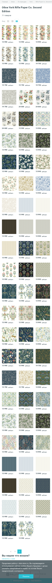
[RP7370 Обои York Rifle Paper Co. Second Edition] (43, 75)
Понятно (26, 576)
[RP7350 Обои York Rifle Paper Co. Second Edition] (43, 248)
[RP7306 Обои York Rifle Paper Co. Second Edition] (43, 313)
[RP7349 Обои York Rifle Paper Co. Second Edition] (9, 270)
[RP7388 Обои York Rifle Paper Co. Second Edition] (9, 205)
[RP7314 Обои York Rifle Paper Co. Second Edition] (26, 54)
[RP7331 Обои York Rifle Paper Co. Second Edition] (9, 291)
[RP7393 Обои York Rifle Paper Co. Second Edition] (9, 183)
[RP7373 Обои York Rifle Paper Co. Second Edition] (43, 54)
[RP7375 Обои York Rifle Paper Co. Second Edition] (43, 442)
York (31, 2)
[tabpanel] (9, 32)
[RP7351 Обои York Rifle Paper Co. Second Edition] (26, 248)
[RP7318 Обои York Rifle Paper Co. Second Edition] (26, 119)
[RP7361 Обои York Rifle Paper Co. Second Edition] (43, 226)
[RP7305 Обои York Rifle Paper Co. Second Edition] (9, 334)
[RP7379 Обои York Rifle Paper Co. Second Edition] (43, 399)
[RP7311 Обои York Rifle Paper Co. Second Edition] (26, 32)
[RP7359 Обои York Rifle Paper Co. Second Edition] (26, 356)
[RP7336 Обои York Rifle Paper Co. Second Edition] (9, 119)
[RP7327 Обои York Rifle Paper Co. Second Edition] (26, 313)
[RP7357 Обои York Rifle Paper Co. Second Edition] (43, 334)
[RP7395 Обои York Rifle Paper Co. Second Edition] (26, 162)
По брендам (22, 2)
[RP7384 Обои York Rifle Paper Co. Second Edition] (43, 140)
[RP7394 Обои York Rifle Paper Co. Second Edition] (43, 162)
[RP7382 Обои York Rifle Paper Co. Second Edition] (9, 140)
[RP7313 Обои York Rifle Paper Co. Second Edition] (9, 54)
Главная (5, 2)
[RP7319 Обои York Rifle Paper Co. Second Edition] (43, 119)
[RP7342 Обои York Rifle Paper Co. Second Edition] (43, 485)
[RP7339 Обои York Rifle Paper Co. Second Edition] (43, 270)
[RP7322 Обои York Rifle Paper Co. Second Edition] (43, 378)
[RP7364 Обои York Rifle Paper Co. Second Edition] (43, 205)
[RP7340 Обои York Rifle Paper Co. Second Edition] (26, 507)
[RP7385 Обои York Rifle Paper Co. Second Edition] (9, 162)
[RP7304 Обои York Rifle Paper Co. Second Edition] (26, 334)
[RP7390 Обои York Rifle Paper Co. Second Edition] (43, 183)
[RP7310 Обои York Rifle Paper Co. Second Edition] (9, 32)
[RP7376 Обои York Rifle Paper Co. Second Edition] (26, 442)
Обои (13, 2)
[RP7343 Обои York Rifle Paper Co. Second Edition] (26, 485)
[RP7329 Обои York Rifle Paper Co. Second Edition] (43, 291)
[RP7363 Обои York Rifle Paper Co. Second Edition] (9, 226)
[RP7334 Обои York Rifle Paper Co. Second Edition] (26, 97)
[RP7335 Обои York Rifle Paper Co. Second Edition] (43, 97)
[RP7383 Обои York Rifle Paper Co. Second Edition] (26, 140)
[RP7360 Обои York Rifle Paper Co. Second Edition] (9, 248)
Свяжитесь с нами (8, 559)
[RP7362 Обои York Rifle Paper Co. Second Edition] (26, 226)
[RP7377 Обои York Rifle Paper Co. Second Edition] (9, 442)
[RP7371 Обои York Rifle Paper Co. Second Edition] (26, 75)
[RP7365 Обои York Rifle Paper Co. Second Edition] (26, 205)
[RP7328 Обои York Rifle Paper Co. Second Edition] (9, 313)
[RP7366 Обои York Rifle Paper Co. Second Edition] (9, 464)
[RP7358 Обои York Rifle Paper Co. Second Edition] (9, 356)
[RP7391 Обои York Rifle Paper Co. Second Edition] (26, 183)
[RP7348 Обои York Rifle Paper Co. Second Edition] (26, 270)
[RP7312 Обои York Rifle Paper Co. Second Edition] (43, 32)
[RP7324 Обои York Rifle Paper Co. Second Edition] (26, 399)
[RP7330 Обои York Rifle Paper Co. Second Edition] (26, 291)
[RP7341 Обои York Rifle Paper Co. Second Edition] (9, 507)
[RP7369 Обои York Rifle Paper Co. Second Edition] (9, 97)
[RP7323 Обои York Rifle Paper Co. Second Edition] (9, 399)
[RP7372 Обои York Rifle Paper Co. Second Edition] (9, 75)
